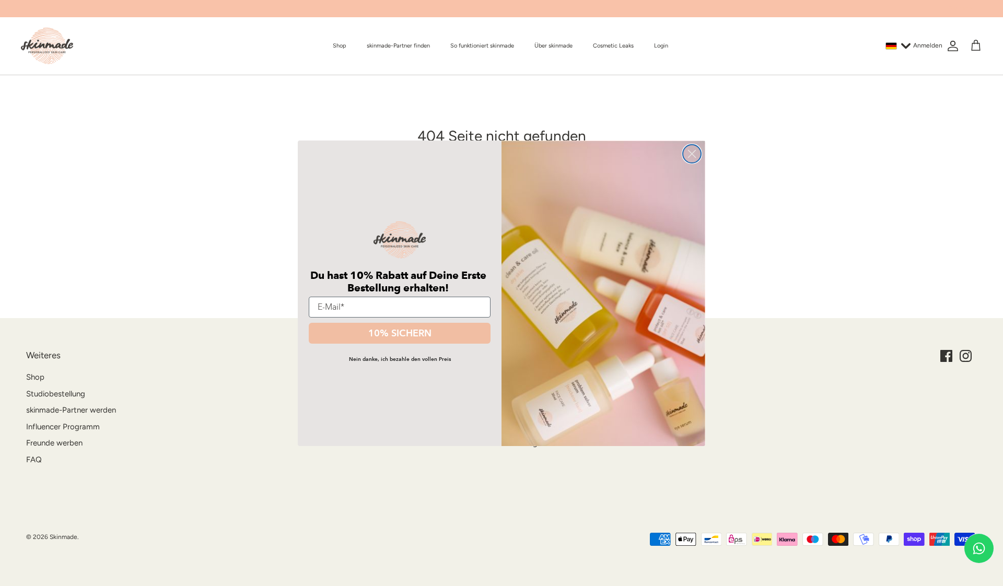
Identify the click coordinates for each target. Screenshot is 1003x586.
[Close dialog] (692, 154)
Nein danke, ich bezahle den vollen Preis (400, 359)
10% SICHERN (399, 332)
